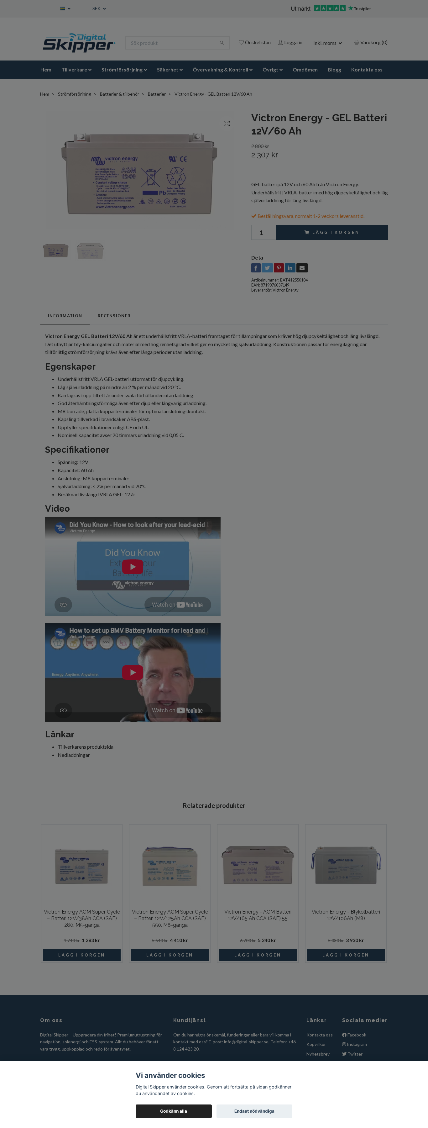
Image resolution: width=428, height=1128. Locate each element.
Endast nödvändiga (254, 1111)
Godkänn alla (173, 1111)
